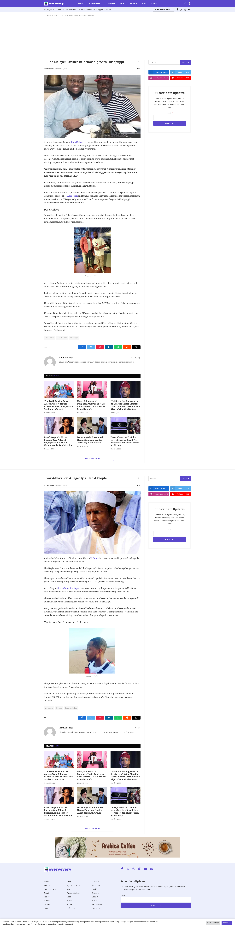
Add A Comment (92, 458)
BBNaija (133, 3)
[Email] (35, 176)
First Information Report (68, 588)
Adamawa (49, 708)
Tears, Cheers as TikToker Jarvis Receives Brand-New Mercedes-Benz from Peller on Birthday (125, 441)
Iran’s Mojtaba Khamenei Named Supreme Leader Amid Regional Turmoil (90, 440)
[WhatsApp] (35, 170)
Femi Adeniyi (50, 69)
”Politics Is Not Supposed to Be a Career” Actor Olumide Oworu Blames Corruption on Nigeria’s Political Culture (125, 405)
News (80, 3)
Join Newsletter (163, 9)
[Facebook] (35, 148)
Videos (154, 3)
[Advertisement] (117, 38)
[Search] (185, 3)
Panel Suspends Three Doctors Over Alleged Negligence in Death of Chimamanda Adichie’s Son (58, 441)
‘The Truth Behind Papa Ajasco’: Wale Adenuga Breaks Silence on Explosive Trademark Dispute (58, 405)
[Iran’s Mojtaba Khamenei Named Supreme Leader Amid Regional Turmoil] (92, 425)
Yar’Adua (94, 558)
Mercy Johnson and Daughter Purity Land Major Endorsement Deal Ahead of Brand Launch (91, 405)
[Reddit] (35, 165)
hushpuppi (74, 338)
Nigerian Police (71, 708)
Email (170, 113)
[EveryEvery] (54, 3)
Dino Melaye (77, 142)
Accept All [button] (226, 923)
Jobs (144, 3)
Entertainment (94, 3)
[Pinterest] (35, 159)
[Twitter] (35, 154)
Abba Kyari (72, 196)
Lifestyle (110, 3)
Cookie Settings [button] (213, 923)
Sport (122, 3)
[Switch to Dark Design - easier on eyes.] (189, 3)
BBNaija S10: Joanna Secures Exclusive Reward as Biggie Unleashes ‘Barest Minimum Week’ (85, 10)
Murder (59, 708)
